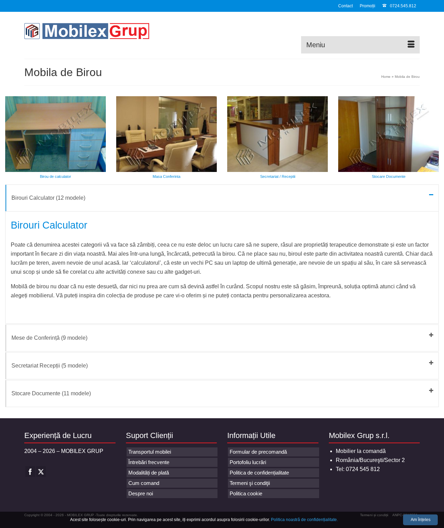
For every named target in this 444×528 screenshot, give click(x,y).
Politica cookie (246, 493)
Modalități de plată (148, 473)
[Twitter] (41, 471)
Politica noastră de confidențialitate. (304, 519)
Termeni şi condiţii (250, 483)
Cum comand (143, 483)
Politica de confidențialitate (259, 473)
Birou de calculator (55, 176)
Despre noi (140, 493)
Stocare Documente (388, 176)
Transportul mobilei (149, 452)
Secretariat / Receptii (277, 176)
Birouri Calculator (49, 225)
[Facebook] (30, 471)
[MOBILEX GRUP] (86, 32)
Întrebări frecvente (148, 462)
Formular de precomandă (258, 452)
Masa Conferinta (166, 176)
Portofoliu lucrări (248, 462)
